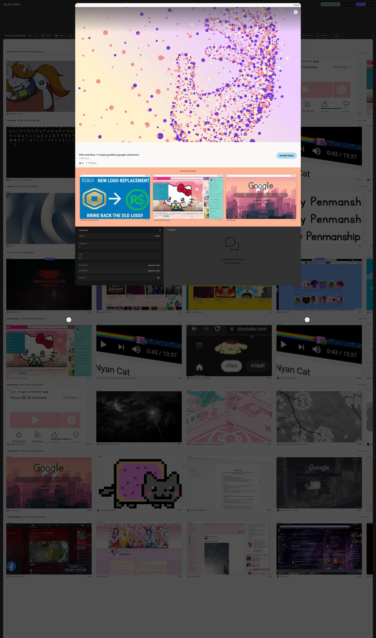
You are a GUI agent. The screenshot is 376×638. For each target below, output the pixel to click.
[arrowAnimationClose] (68, 319)
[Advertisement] (8, 319)
